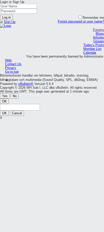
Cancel (17, 113)
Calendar (89, 53)
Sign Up (9, 22)
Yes (5, 96)
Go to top (12, 72)
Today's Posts (93, 45)
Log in (6, 17)
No (15, 96)
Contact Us (13, 64)
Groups (98, 41)
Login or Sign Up (12, 2)
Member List (92, 49)
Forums (98, 30)
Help (8, 60)
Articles (98, 37)
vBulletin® (25, 84)
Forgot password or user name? (81, 21)
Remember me (93, 18)
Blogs (100, 33)
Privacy (10, 68)
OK (4, 101)
